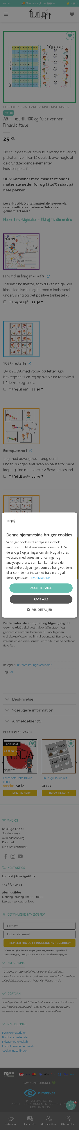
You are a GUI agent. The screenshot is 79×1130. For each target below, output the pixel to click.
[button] (39, 609)
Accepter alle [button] (41, 588)
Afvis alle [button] (41, 599)
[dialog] (39, 565)
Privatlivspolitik (39, 578)
